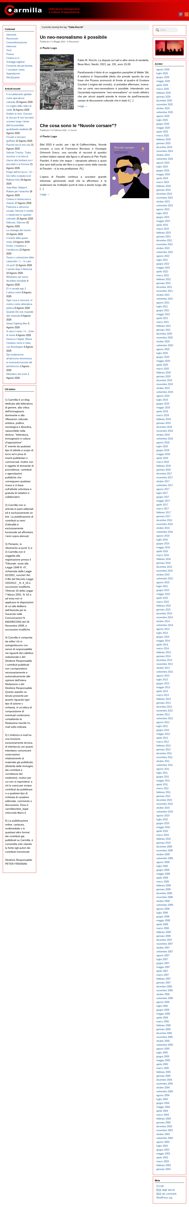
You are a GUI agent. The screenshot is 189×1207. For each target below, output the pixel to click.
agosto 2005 (162, 1048)
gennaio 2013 (163, 702)
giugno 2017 (162, 497)
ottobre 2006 (163, 994)
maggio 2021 (163, 314)
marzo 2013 (162, 695)
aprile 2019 (162, 411)
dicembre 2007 (164, 940)
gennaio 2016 (163, 563)
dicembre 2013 (164, 660)
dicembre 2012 (164, 706)
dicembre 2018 (164, 427)
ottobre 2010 (163, 807)
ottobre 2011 (162, 761)
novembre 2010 (164, 804)
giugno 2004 (162, 1103)
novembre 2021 (164, 291)
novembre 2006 (164, 990)
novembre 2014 (164, 617)
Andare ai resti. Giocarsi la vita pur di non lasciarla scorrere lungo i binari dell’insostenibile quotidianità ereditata (20, 121)
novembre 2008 (164, 897)
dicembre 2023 (164, 193)
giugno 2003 (162, 1149)
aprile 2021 (162, 318)
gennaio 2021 (163, 329)
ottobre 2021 (163, 294)
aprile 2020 (162, 364)
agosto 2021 (162, 302)
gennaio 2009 (163, 889)
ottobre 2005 (163, 1041)
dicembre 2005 (164, 1033)
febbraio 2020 (163, 372)
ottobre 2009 (163, 854)
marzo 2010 (162, 835)
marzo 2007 (162, 974)
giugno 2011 (162, 776)
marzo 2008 (162, 928)
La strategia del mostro (18, 230)
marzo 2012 (162, 741)
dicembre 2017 (164, 473)
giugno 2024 (162, 170)
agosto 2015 (162, 582)
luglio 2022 (162, 259)
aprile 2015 (162, 598)
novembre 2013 (164, 664)
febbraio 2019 (163, 419)
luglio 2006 (162, 1006)
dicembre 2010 (164, 800)
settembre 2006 (164, 998)
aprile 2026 (162, 85)
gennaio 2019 (163, 423)
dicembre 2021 (164, 287)
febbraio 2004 (163, 1118)
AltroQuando (13, 77)
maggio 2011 (163, 780)
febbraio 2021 (163, 326)
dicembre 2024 (164, 147)
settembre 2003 (164, 1138)
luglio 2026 (162, 73)
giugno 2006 (162, 1009)
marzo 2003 (162, 1161)
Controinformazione (16, 42)
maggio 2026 (163, 81)
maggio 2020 (163, 361)
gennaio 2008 (163, 936)
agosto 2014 (162, 629)
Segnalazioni (13, 73)
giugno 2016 (162, 543)
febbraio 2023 (163, 232)
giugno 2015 (162, 590)
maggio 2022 (163, 267)
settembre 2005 (164, 1044)
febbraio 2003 (163, 1165)
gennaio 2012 (163, 749)
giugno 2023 (162, 217)
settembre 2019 (164, 392)
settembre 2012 (164, 718)
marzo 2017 (162, 508)
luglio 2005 (162, 1052)
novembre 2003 (164, 1130)
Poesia (10, 54)
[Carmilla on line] (94, 10)
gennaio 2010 (163, 842)
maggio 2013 (163, 687)
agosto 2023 (162, 209)
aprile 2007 (162, 971)
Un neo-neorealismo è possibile (73, 37)
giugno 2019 (162, 403)
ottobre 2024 (163, 155)
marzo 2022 (162, 275)
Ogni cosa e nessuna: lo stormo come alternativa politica (19, 304)
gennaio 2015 (163, 609)
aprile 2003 (162, 1157)
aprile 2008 (162, 924)
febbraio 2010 (163, 838)
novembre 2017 (164, 477)
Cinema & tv (13, 58)
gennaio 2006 (163, 1029)
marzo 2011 (162, 788)
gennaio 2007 (163, 982)
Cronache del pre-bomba (19, 65)
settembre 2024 (164, 158)
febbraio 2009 (163, 885)
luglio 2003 (162, 1145)
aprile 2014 (162, 644)
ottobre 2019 (163, 388)
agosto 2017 (162, 489)
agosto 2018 (162, 442)
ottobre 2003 (163, 1134)
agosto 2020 (162, 349)
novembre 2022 (164, 244)
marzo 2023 (162, 228)
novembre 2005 (164, 1037)
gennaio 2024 (163, 190)
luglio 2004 (162, 1099)
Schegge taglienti (15, 62)
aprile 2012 (162, 737)
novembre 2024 (164, 151)
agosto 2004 (162, 1095)
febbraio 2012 (163, 745)
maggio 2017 (163, 500)
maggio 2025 (163, 127)
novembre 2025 (164, 104)
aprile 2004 (162, 1110)
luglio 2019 (162, 399)
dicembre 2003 (164, 1126)
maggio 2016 (163, 547)
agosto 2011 (162, 769)
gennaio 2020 (163, 376)
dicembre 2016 (164, 520)
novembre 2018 (164, 430)
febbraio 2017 (163, 512)
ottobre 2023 (163, 201)
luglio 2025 (162, 120)
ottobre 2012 (163, 714)
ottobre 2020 (163, 341)
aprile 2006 (162, 1017)
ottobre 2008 (163, 901)
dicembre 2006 (164, 986)
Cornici (73, 130)
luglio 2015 (162, 586)
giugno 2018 (162, 450)
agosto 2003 (162, 1142)
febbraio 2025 (163, 139)
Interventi (11, 34)
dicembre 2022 (164, 240)
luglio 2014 (162, 633)
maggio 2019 (163, 407)
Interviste (11, 46)
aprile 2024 (162, 178)
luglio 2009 (162, 866)
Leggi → (82, 106)
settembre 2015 (164, 578)
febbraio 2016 (163, 559)
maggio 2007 (163, 967)
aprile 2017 (162, 504)
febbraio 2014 (163, 652)
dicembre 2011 (164, 753)
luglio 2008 (162, 912)
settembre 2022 (164, 252)
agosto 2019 (162, 396)
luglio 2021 (162, 306)
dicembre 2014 (164, 613)
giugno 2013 (162, 683)
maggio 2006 (163, 1013)
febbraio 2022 (163, 279)
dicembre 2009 (164, 846)
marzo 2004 (162, 1114)
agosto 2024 (162, 162)
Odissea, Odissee (15, 222)
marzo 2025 (162, 135)
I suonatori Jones (15, 69)
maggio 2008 (163, 920)
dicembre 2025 (164, 100)
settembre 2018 (164, 438)
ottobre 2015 (163, 574)
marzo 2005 (162, 1068)
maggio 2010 (163, 827)
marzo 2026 (162, 89)
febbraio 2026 (163, 92)
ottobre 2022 (163, 248)
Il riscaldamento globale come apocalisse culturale (19, 98)
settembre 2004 (164, 1091)
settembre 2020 (164, 345)
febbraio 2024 (163, 186)
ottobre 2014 (163, 621)
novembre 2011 (164, 757)
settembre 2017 (164, 485)
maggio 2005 (163, 1060)
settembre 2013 (164, 671)
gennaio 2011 (163, 796)
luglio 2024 (162, 166)
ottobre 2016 (163, 528)
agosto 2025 (162, 116)
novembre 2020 (164, 337)
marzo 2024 (162, 182)
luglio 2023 (162, 213)
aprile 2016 (162, 551)
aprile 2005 (162, 1064)
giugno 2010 (162, 823)
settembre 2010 (164, 811)
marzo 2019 (162, 415)
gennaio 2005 (163, 1076)
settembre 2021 (164, 298)
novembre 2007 (164, 943)
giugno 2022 (162, 263)
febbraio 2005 (163, 1072)
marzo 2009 (162, 881)
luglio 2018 (162, 446)
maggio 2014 (163, 640)
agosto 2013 (162, 675)
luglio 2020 (162, 353)
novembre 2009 (164, 850)
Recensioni (74, 41)
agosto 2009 (162, 862)
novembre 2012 (164, 710)
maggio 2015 (163, 594)
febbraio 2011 (163, 792)
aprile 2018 (162, 458)
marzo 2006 (162, 1021)
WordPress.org (164, 1197)
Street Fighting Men (16, 323)
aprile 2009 (162, 877)
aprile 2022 (162, 271)
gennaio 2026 (163, 96)
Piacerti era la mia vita (18, 144)
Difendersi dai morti (16, 374)
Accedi (160, 1186)
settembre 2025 (164, 112)
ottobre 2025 (163, 108)
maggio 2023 (163, 221)
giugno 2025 (162, 123)
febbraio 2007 (163, 978)
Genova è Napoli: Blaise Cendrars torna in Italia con (19, 343)
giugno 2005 (162, 1056)
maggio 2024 (163, 174)
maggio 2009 (163, 873)
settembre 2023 (164, 205)
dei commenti (166, 1193)
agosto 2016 (162, 535)
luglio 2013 (162, 679)
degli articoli (165, 1189)
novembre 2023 (164, 197)
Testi (8, 50)
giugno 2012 (162, 730)
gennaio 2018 (163, 469)
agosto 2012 (162, 722)
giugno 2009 (162, 870)
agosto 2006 (162, 1002)
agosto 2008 (162, 908)
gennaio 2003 (163, 1169)
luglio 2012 (162, 726)
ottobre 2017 (163, 481)
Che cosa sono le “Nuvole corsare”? (78, 125)
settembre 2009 (164, 858)
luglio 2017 (162, 493)
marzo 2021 (162, 322)
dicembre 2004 (164, 1079)
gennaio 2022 (163, 283)
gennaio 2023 (163, 236)
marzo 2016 (162, 555)
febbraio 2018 (163, 465)
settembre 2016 (164, 532)
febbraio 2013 (163, 699)
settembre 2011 (164, 765)
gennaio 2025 (163, 143)
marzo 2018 (162, 462)
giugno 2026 (162, 77)
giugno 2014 (162, 636)
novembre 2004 (164, 1083)
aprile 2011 (162, 784)
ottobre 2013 (163, 668)
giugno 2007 (162, 963)
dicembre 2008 (164, 893)
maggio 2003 (163, 1153)
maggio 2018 (163, 454)
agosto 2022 (162, 256)
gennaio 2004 (163, 1122)
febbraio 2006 (163, 1025)
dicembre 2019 (164, 380)
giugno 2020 (162, 357)
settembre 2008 (164, 905)
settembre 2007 (164, 951)
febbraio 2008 (163, 932)
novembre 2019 (164, 384)
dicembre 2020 (164, 333)
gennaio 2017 (163, 516)
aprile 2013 (162, 691)
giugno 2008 (162, 916)
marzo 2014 (162, 648)
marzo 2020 (162, 368)
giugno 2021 (162, 310)
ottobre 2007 (163, 947)
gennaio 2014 (163, 656)
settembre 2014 (164, 625)
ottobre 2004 (163, 1087)
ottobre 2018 (163, 434)
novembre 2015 (164, 570)
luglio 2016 (162, 539)
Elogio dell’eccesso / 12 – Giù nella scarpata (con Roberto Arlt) (20, 176)
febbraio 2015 (163, 605)
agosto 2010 (162, 815)
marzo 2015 (162, 601)
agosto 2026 (162, 69)
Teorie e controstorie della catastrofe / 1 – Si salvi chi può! (20, 261)
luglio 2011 (162, 772)
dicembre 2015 (164, 566)
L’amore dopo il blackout (19, 269)
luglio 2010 (162, 819)
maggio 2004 (163, 1107)
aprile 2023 (162, 225)
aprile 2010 (162, 831)
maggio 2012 (163, 734)
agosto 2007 (162, 955)
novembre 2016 (164, 524)
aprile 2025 (162, 131)
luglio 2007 (162, 959)
